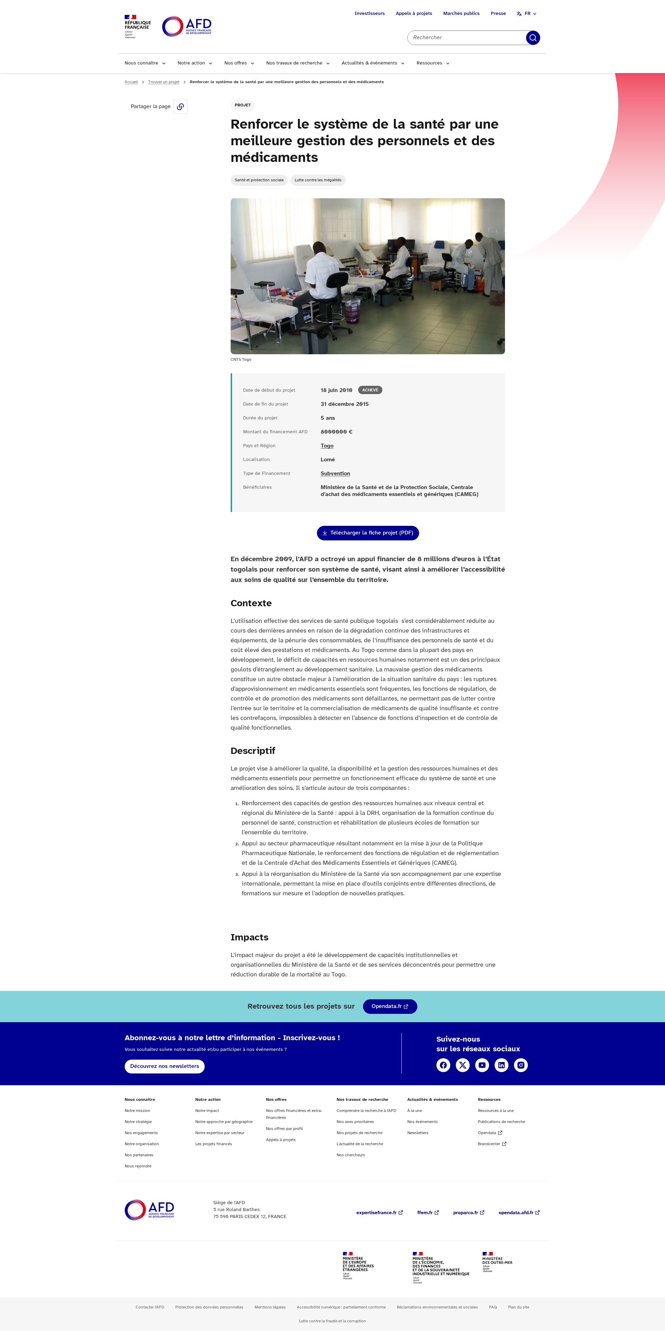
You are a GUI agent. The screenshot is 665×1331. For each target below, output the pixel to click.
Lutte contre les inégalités (318, 180)
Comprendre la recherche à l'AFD (366, 1110)
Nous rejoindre (138, 1166)
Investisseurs (370, 13)
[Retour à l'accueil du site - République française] (202, 26)
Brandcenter (489, 1144)
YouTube (482, 1065)
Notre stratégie (138, 1122)
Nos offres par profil (284, 1128)
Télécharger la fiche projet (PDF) (371, 533)
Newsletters (417, 1133)
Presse (498, 13)
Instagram (521, 1065)
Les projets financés (213, 1144)
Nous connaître (141, 63)
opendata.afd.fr (516, 1213)
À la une (414, 1110)
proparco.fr (465, 1213)
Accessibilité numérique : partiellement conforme (341, 1307)
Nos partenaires (139, 1155)
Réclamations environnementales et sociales (437, 1307)
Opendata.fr (387, 1006)
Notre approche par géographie (223, 1122)
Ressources (429, 63)
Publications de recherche (501, 1122)
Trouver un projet (163, 82)
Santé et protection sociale (259, 180)
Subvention (335, 474)
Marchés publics (461, 13)
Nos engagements (141, 1133)
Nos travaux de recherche (294, 63)
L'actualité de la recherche (360, 1144)
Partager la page (180, 107)
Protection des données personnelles (209, 1307)
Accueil (131, 82)
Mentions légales (270, 1307)
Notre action (191, 63)
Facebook (443, 1065)
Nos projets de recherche (359, 1133)
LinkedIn (501, 1065)
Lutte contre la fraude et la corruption (332, 1321)
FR (528, 13)
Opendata (487, 1133)
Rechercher (533, 38)
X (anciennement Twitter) (463, 1065)
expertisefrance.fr (376, 1213)
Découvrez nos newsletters (164, 1066)
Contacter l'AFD (150, 1307)
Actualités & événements (369, 63)
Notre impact (207, 1110)
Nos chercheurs (351, 1155)
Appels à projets (414, 13)
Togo (327, 446)
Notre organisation (142, 1144)
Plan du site (518, 1307)
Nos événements (422, 1122)
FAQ (493, 1307)
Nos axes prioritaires (355, 1122)
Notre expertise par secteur (219, 1133)
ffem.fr (425, 1213)
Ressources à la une (496, 1110)
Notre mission (137, 1110)
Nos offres (235, 63)
